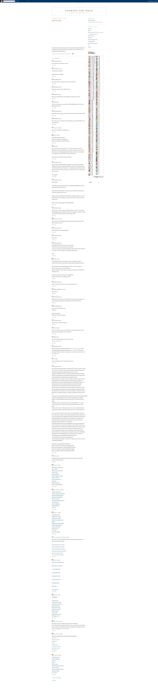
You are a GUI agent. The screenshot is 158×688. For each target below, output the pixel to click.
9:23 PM (54, 232)
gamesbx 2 (54, 641)
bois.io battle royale (56, 646)
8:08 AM (54, 674)
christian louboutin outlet (58, 562)
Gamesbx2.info (56, 634)
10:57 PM (54, 486)
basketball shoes (55, 583)
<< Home (54, 680)
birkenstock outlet (56, 576)
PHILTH (90, 37)
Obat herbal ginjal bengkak (58, 555)
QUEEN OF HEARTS (93, 43)
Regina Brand (56, 621)
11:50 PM (54, 591)
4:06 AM (54, 255)
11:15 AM (54, 107)
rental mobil (56, 128)
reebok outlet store (56, 579)
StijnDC (55, 135)
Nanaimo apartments (56, 341)
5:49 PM (54, 302)
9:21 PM (54, 342)
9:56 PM (54, 324)
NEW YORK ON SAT (92, 39)
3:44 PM (54, 76)
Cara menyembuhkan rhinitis (58, 548)
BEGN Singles (91, 36)
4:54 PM (54, 215)
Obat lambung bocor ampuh (58, 546)
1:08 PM (54, 293)
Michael (55, 328)
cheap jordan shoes (56, 572)
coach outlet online (56, 569)
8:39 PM (54, 286)
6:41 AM (54, 278)
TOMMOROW (91, 41)
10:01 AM (54, 158)
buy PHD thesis (55, 353)
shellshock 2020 (55, 639)
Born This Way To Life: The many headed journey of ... (95, 33)
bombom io (54, 650)
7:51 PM (54, 91)
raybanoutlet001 (57, 489)
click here (62, 628)
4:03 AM (54, 533)
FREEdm (90, 28)
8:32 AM (54, 630)
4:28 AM (54, 98)
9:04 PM (54, 556)
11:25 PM (54, 509)
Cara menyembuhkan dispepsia (59, 549)
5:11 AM (53, 651)
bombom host (55, 644)
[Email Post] (72, 53)
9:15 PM (54, 224)
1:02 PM (54, 355)
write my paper (74, 350)
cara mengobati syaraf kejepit (60, 537)
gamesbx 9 (54, 638)
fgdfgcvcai (55, 512)
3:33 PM (54, 204)
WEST (89, 30)
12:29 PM (54, 452)
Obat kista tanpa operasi (57, 553)
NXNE (89, 47)
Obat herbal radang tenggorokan (59, 551)
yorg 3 (53, 643)
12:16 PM (54, 176)
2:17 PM (54, 317)
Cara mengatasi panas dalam (58, 544)
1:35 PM (54, 333)
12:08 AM (54, 124)
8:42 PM (54, 115)
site (54, 359)
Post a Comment (56, 677)
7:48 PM (54, 83)
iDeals (54, 456)
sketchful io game (56, 648)
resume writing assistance (75, 348)
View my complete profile (95, 22)
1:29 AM (54, 239)
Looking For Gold (79, 10)
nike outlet (54, 586)
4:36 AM (54, 142)
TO (88, 45)
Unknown (55, 465)
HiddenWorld (56, 219)
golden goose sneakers (57, 565)
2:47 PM (68, 53)
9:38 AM (54, 461)
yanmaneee (56, 655)
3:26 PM (54, 65)
